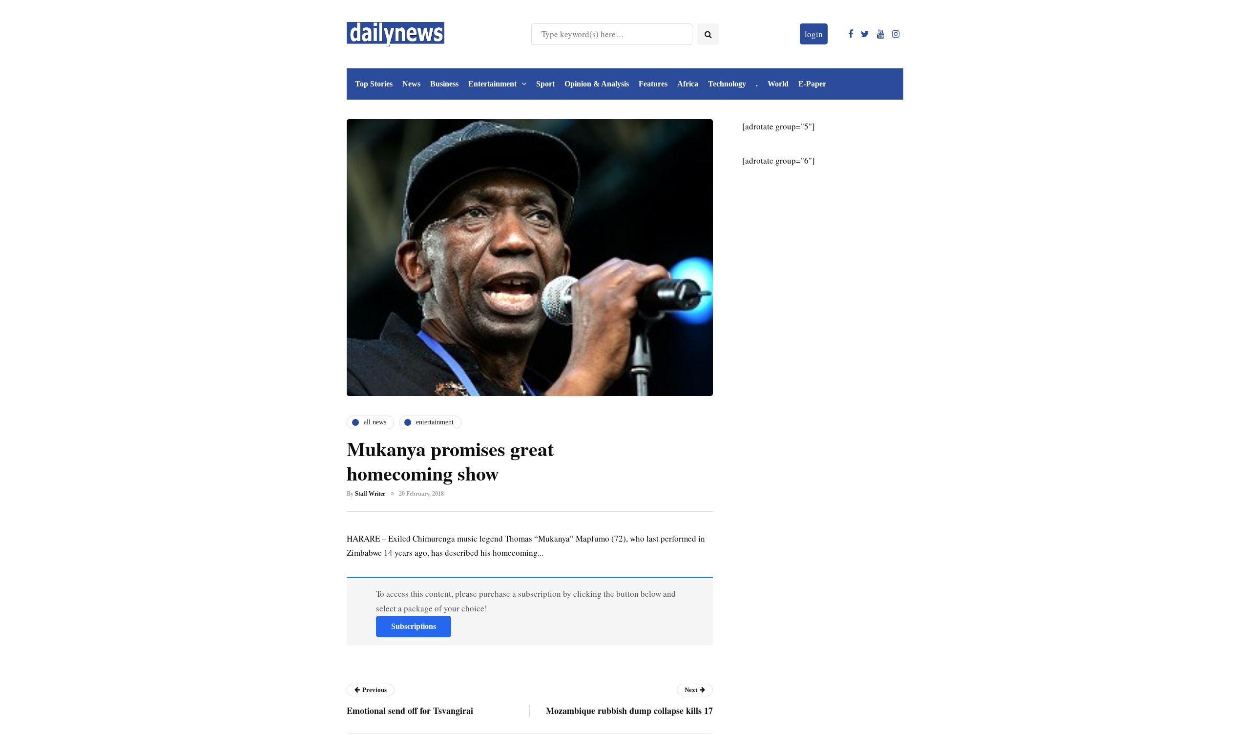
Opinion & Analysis (596, 84)
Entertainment (492, 84)
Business (444, 84)
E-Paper (812, 84)
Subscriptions (413, 626)
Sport (545, 84)
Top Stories (374, 84)
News (411, 84)
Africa (687, 84)
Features (653, 84)
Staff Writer (370, 493)
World (778, 84)
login (814, 34)
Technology (727, 84)
